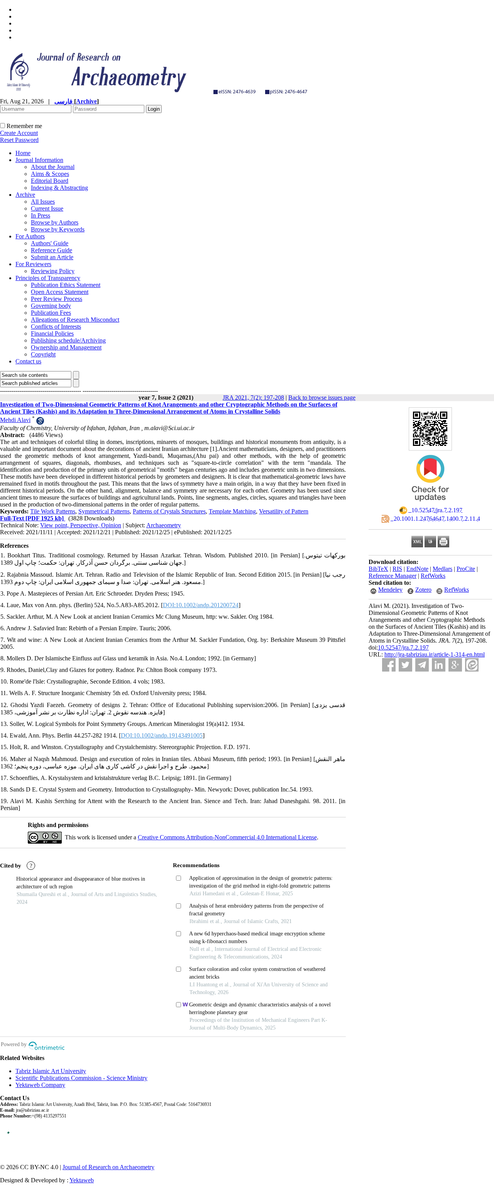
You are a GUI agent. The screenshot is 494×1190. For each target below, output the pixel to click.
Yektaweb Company (40, 1085)
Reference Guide (51, 250)
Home (22, 153)
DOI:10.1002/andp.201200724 (201, 605)
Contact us (28, 361)
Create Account (19, 133)
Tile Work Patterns (52, 511)
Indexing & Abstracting (59, 187)
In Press (40, 215)
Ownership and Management (66, 347)
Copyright (43, 354)
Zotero (423, 589)
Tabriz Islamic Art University (50, 1071)
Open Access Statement (59, 292)
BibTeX (378, 568)
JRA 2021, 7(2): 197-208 (253, 397)
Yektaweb (81, 1180)
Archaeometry (163, 525)
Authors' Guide (49, 243)
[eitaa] (472, 665)
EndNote (417, 568)
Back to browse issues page (321, 397)
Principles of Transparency (47, 278)
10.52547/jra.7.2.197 (403, 647)
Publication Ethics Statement (65, 285)
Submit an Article (52, 257)
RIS (397, 568)
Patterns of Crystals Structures (169, 511)
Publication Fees (51, 312)
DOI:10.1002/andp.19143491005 (162, 735)
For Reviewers (33, 264)
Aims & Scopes (50, 173)
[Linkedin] (438, 665)
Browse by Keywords (58, 229)
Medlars (442, 568)
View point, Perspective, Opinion (80, 525)
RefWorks (433, 575)
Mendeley (390, 589)
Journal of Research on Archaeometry (108, 1167)
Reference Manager (392, 575)
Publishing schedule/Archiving (68, 340)
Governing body (51, 305)
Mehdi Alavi (15, 420)
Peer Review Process (56, 298)
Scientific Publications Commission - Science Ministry (81, 1078)
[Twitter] (405, 665)
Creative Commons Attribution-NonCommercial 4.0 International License (227, 837)
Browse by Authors (54, 222)
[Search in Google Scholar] (40, 422)
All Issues (43, 201)
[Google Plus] (455, 665)
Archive (25, 194)
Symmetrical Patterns (104, 511)
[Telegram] (422, 665)
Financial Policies (52, 333)
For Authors (30, 236)
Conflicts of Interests (56, 326)
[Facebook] (389, 665)
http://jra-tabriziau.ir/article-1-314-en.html (434, 654)
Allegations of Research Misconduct (75, 319)
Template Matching (232, 511)
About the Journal (52, 167)
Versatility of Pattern (283, 511)
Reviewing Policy (52, 271)
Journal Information (39, 160)
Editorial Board (49, 180)
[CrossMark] (430, 504)
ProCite (466, 568)
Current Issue (47, 208)
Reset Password (19, 140)
